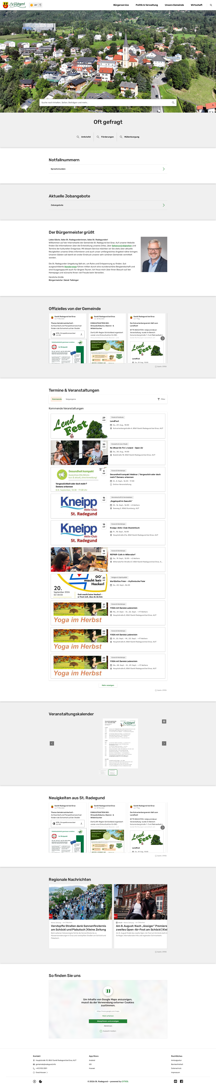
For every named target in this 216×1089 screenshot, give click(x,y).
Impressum (175, 1072)
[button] (154, 254)
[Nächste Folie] (162, 338)
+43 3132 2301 (41, 1068)
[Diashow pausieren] (164, 721)
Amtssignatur (176, 1060)
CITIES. (125, 1081)
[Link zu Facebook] (181, 1081)
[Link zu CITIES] (175, 1081)
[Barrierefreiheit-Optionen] (34, 1081)
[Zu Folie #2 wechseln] (112, 772)
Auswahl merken (109, 1031)
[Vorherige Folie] (52, 743)
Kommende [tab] (57, 399)
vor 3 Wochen (140, 922)
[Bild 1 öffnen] (108, 743)
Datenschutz (176, 1068)
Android (92, 1060)
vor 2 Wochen (67, 922)
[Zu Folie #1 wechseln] (103, 772)
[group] (108, 338)
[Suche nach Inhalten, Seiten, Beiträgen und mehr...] (173, 102)
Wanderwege (70, 266)
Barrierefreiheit (177, 1064)
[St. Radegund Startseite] (14, 5)
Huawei (92, 1068)
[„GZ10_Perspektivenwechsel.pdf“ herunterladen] (81, 334)
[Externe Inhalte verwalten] (40, 1081)
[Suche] (211, 5)
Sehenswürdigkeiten (122, 245)
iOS (90, 1064)
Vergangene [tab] (71, 399)
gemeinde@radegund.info (46, 1064)
